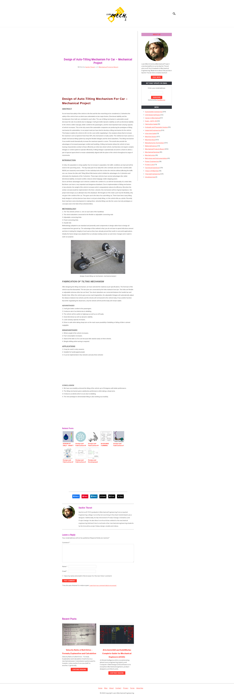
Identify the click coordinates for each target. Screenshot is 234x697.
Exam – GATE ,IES (151, 121)
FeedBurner (161, 100)
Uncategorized (150, 177)
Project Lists (149, 164)
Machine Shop (150, 140)
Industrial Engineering (153, 130)
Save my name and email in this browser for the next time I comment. (88, 576)
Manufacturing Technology (154, 143)
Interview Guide (150, 133)
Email (64, 571)
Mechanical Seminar (152, 152)
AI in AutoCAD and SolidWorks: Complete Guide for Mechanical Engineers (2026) (116, 653)
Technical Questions (152, 168)
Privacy (125, 688)
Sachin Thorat (90, 67)
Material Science (151, 146)
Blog (105, 688)
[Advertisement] (98, 44)
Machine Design (150, 136)
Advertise (139, 688)
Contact (118, 688)
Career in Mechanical (152, 118)
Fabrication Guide (151, 124)
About (111, 688)
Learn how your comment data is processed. (102, 585)
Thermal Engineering (152, 174)
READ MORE (157, 77)
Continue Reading (79, 669)
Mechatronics (150, 155)
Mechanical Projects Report (108, 67)
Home (100, 688)
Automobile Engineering (153, 112)
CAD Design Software (152, 115)
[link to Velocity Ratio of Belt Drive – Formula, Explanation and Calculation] (79, 634)
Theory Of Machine (151, 171)
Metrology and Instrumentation (156, 158)
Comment (66, 542)
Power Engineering (152, 161)
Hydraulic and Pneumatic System (156, 127)
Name (64, 566)
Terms (132, 688)
